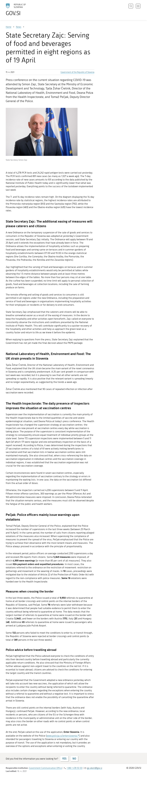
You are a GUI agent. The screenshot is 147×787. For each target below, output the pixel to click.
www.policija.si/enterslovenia (62, 735)
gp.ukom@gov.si (94, 768)
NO (74, 758)
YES (64, 758)
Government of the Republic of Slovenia (77, 72)
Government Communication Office (45, 768)
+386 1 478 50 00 (74, 768)
